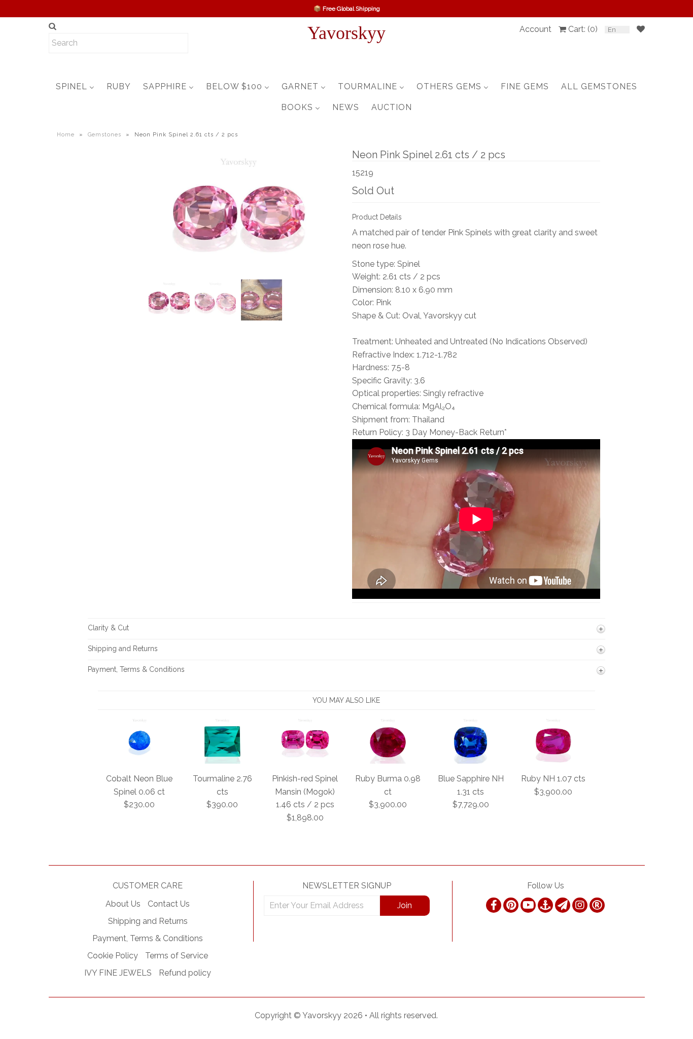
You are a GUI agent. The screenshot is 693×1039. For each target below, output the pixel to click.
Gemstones (104, 134)
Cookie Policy (112, 955)
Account (535, 29)
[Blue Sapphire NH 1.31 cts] (470, 761)
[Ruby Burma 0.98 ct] (388, 761)
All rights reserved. (403, 1015)
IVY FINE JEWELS (118, 973)
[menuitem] (75, 86)
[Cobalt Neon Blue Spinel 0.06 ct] (139, 761)
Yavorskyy (346, 33)
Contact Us (169, 904)
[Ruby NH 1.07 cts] (553, 761)
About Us (123, 904)
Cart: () (583, 29)
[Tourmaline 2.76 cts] (222, 761)
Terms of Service (176, 955)
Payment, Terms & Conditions (147, 938)
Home (66, 134)
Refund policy (185, 973)
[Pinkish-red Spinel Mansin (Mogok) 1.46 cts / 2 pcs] (305, 761)
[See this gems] (155, 233)
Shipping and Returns (148, 921)
